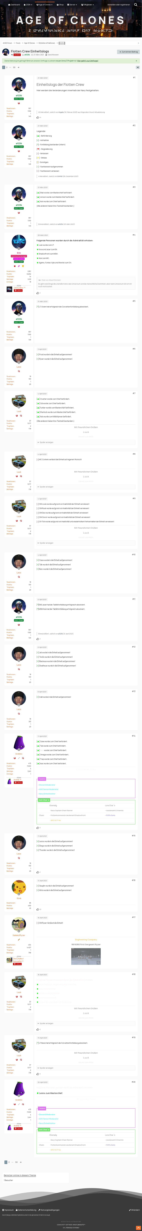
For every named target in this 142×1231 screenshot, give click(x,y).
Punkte (9, 111)
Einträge (10, 282)
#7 (134, 393)
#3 (134, 187)
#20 (133, 1082)
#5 (134, 301)
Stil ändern (135, 1210)
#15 (133, 835)
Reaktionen (11, 108)
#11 (133, 599)
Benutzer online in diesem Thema (20, 1175)
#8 (134, 454)
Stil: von (71, 1228)
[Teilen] (138, 67)
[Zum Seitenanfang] (138, 1228)
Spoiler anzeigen (46, 442)
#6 (134, 349)
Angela (61, 112)
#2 (134, 125)
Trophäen (10, 114)
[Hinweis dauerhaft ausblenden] (136, 61)
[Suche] (136, 4)
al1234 (60, 224)
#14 (133, 736)
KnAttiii (59, 176)
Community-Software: (71, 1225)
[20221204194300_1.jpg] (86, 956)
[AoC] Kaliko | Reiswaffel (18, 959)
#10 (133, 554)
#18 (133, 974)
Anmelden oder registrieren (118, 4)
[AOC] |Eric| (18, 287)
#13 (133, 691)
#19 (133, 1037)
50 (14, 67)
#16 (133, 880)
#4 (134, 235)
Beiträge (10, 116)
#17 (133, 917)
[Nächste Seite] (18, 67)
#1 (134, 77)
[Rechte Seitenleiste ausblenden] (138, 43)
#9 (134, 498)
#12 (133, 647)
